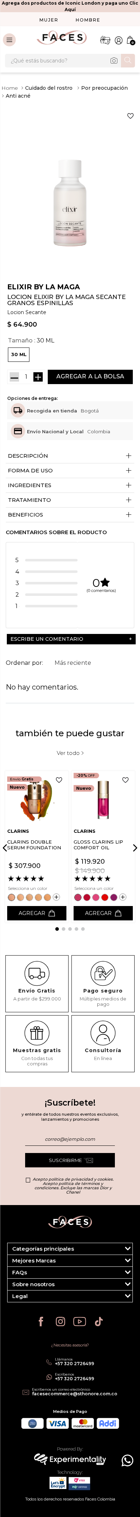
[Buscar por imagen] (113, 60)
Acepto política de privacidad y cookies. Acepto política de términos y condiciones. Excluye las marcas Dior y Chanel (73, 1185)
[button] (18, 354)
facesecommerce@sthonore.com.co (74, 1393)
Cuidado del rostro (49, 88)
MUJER (49, 20)
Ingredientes (70, 485)
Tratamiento (70, 500)
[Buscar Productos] (128, 60)
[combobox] (70, 60)
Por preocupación (104, 88)
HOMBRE (88, 20)
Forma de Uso (70, 470)
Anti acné (18, 96)
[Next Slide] (134, 848)
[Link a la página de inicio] (9, 88)
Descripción (70, 456)
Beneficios (70, 515)
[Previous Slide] (6, 848)
